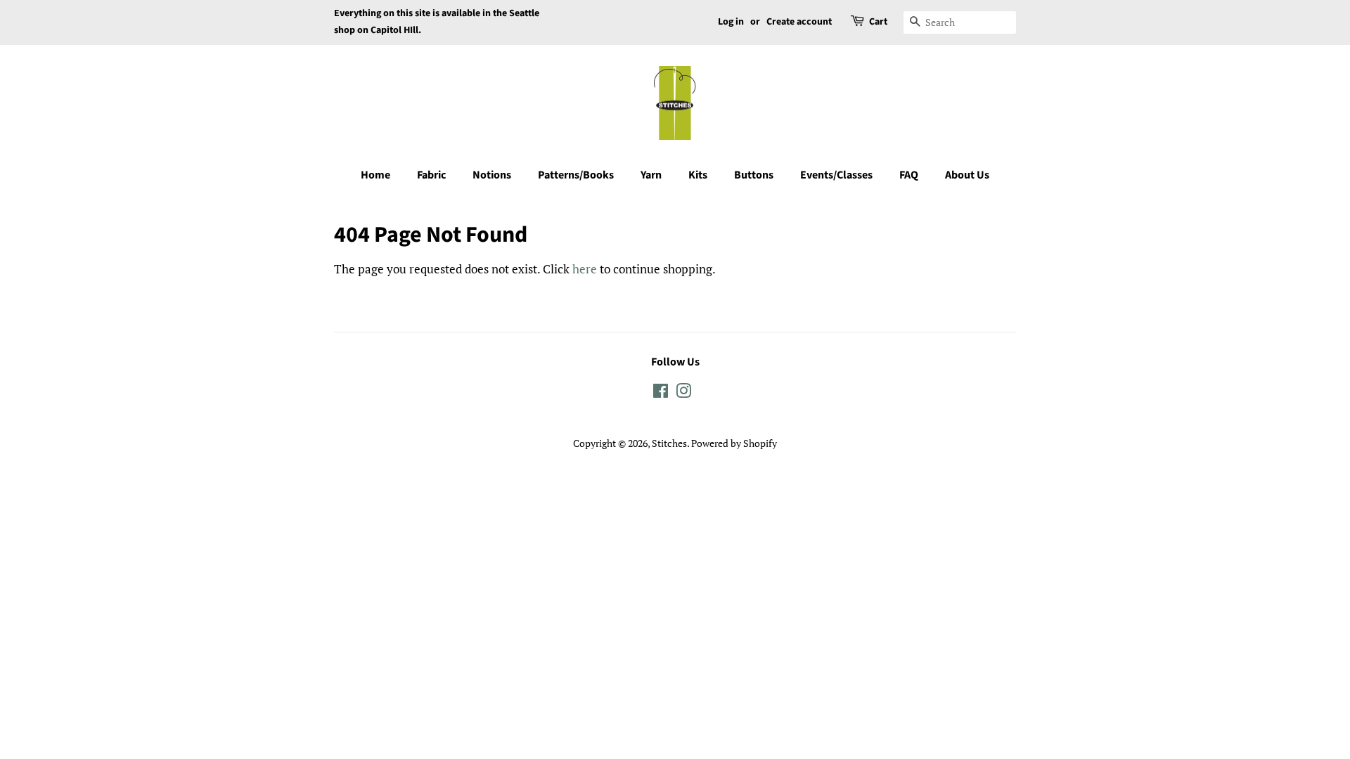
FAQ (908, 175)
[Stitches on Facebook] (660, 393)
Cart (878, 22)
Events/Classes (836, 175)
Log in (731, 22)
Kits (697, 175)
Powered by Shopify (734, 443)
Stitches (669, 443)
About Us (967, 175)
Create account (799, 22)
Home (375, 175)
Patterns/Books (576, 175)
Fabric (431, 175)
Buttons (753, 175)
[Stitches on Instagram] (683, 393)
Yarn (651, 175)
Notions (491, 175)
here (584, 269)
